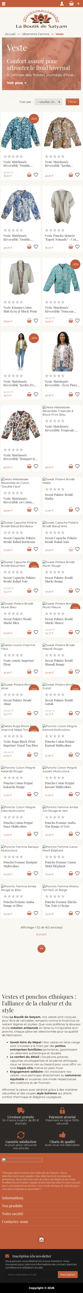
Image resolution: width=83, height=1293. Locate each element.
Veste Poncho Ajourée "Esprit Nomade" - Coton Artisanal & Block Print (62, 239)
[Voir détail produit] (70, 549)
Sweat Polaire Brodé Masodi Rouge (59, 662)
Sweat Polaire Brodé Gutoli (59, 702)
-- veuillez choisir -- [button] (49, 102)
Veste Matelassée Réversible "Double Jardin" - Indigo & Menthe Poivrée (16, 167)
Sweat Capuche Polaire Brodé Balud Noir (19, 579)
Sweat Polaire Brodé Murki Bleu (17, 621)
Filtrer (72, 102)
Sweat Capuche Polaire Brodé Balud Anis (61, 540)
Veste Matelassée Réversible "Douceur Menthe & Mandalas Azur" (59, 313)
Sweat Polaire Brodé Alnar (17, 702)
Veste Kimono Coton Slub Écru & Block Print (20, 309)
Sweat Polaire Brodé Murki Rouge (59, 579)
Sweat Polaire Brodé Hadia (59, 496)
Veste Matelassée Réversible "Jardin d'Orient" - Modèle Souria (58, 167)
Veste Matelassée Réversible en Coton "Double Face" (17, 502)
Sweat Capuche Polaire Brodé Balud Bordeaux (19, 540)
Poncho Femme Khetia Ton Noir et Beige (61, 904)
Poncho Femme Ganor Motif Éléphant (60, 864)
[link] (41, 1239)
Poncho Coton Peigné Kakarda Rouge (18, 785)
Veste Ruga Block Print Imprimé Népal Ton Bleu (20, 743)
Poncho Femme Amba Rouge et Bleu (18, 904)
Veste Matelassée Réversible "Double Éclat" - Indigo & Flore (19, 239)
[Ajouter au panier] (29, 175)
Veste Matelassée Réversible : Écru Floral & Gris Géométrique (61, 385)
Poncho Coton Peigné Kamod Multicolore (60, 743)
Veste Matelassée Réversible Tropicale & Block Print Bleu (61, 430)
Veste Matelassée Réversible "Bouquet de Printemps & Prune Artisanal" (19, 460)
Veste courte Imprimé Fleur (18, 662)
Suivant (41, 934)
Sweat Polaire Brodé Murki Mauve (59, 621)
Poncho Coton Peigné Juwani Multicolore (60, 785)
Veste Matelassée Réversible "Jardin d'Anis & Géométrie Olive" (20, 385)
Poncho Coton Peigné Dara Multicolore (18, 824)
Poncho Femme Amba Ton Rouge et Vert (60, 824)
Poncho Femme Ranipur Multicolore (20, 864)
